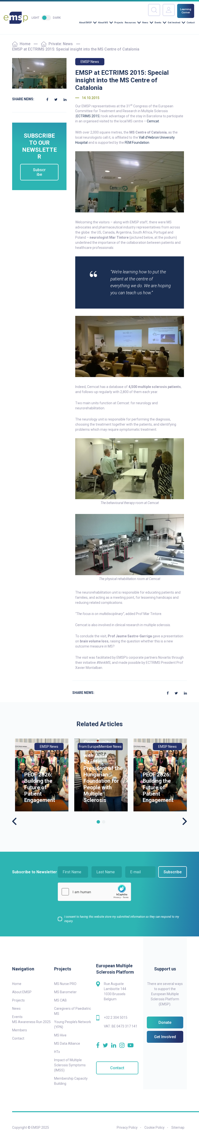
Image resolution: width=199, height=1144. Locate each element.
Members (19, 1030)
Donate (164, 1022)
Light (35, 17)
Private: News (61, 44)
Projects (118, 22)
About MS (103, 22)
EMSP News (90, 62)
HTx (57, 1052)
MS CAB (60, 1000)
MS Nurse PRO (65, 984)
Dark (57, 17)
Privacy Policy (127, 1127)
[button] (98, 822)
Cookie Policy (154, 1127)
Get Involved (174, 22)
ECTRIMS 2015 (87, 116)
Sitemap (177, 1127)
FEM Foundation (137, 142)
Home (25, 44)
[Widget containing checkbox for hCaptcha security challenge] (94, 892)
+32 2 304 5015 (115, 1017)
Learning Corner (185, 11)
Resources (130, 22)
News (145, 22)
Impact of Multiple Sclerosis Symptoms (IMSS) (70, 1065)
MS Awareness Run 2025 (31, 1022)
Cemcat (153, 121)
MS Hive (60, 1035)
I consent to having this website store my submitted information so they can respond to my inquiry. (121, 919)
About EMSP (85, 22)
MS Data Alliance (67, 1043)
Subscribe (39, 172)
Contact (191, 22)
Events (158, 22)
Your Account (169, 10)
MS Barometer (65, 992)
